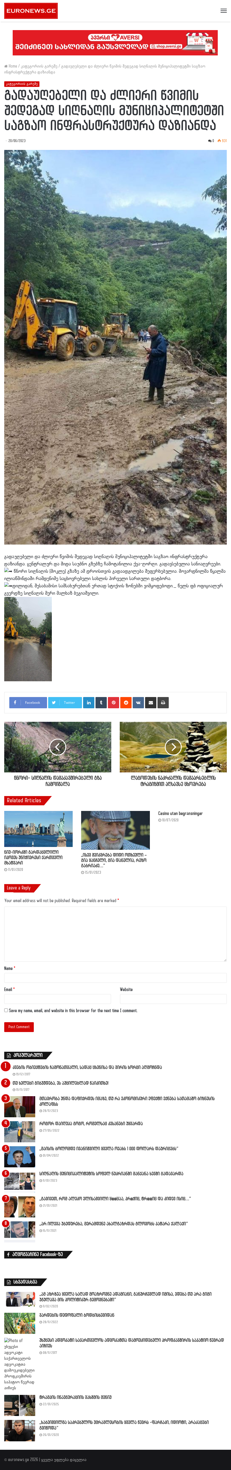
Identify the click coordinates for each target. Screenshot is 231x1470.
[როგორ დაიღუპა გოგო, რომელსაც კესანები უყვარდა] (19, 1131)
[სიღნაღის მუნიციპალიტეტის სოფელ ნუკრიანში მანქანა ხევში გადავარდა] (19, 1181)
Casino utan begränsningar (180, 813)
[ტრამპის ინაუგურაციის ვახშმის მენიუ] (19, 1405)
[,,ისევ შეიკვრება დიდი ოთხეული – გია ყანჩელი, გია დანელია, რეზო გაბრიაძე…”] (115, 830)
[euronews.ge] (31, 11)
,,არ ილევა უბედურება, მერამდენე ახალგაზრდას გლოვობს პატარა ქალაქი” (113, 1224)
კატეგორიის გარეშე (39, 66)
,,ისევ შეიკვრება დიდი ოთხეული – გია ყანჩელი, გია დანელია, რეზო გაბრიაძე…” (114, 860)
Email (9, 990)
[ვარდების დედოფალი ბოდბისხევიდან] (19, 1323)
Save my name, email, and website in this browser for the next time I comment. (73, 1011)
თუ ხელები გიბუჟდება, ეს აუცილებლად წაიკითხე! (60, 1083)
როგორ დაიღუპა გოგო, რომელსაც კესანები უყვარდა (91, 1123)
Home (12, 66)
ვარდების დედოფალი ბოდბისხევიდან (76, 1315)
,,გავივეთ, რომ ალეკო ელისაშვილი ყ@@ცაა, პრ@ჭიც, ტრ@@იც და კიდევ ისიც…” (115, 1199)
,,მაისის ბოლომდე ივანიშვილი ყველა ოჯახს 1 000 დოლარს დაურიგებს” (108, 1149)
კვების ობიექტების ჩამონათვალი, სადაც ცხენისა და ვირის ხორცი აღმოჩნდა (87, 1067)
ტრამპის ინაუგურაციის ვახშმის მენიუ (75, 1397)
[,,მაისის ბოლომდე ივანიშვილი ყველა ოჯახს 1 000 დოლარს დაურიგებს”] (19, 1156)
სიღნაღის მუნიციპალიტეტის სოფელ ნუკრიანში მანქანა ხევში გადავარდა (111, 1174)
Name (9, 968)
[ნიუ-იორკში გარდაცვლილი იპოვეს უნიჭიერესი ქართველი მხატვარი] (38, 829)
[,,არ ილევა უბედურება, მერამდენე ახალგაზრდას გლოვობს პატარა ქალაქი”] (19, 1231)
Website (126, 990)
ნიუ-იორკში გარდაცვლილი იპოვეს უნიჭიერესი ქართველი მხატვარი (33, 858)
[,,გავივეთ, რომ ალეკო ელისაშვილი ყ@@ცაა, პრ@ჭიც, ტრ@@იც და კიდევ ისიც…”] (19, 1206)
